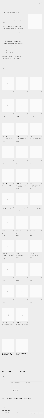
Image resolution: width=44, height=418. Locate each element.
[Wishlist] (39, 2)
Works (8, 12)
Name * (3, 373)
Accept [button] (41, 413)
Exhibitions (12, 12)
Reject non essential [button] (33, 413)
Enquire (17, 12)
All (2, 74)
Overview (3, 12)
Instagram (3, 407)
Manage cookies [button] (25, 413)
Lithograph (6, 74)
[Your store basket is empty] (37, 3)
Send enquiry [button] (15, 390)
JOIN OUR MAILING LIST (6, 404)
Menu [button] (41, 3)
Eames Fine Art (9, 3)
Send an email (5, 407)
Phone (3, 379)
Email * (3, 376)
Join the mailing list (7, 407)
